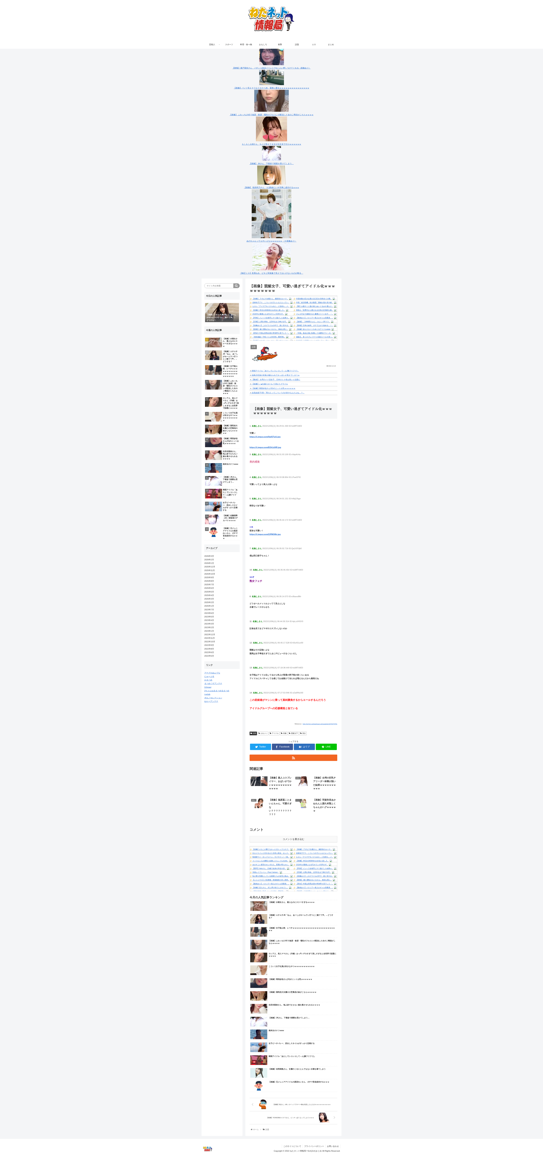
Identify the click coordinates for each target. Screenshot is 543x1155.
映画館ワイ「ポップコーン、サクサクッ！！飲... (270, 857)
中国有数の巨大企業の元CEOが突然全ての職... (314, 299)
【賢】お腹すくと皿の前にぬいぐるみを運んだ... (314, 306)
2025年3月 (209, 599)
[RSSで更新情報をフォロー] (293, 758)
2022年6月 (209, 652)
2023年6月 (209, 613)
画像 (284, 733)
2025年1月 (209, 606)
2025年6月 (209, 588)
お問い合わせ (333, 1146)
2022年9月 (209, 645)
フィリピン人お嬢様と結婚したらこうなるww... (270, 861)
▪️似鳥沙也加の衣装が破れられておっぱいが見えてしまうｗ (275, 375)
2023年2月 (209, 627)
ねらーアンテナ (211, 701)
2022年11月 (209, 638)
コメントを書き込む (293, 839)
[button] (236, 285)
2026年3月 (209, 556)
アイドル (275, 733)
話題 (254, 733)
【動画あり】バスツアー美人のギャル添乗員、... (314, 318)
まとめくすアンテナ (213, 683)
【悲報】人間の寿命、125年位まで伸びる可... (269, 322)
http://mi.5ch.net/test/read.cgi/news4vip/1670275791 (320, 724)
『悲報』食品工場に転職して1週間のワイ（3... (314, 333)
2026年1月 (209, 563)
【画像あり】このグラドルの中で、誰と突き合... (270, 325)
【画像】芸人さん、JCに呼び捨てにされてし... (270, 888)
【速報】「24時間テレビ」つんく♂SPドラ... (313, 322)
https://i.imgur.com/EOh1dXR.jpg (265, 447)
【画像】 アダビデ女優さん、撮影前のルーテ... (270, 299)
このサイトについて (292, 1146)
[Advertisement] (222, 749)
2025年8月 (209, 581)
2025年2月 (209, 602)
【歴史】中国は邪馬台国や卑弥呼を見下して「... (270, 333)
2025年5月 (209, 592)
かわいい (264, 733)
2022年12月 (209, 634)
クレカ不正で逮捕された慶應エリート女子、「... (314, 314)
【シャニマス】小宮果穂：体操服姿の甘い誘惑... (270, 880)
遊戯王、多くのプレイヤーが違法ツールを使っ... (314, 337)
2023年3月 (209, 624)
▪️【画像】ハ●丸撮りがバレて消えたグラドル (269, 384)
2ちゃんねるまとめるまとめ (216, 691)
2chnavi (207, 687)
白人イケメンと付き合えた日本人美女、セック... (270, 853)
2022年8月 (209, 649)
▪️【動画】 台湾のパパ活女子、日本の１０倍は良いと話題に (275, 379)
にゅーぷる (209, 676)
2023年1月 (209, 631)
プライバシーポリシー (314, 1146)
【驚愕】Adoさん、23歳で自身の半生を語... (269, 868)
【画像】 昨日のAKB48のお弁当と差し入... (268, 310)
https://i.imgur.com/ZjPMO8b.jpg (265, 534)
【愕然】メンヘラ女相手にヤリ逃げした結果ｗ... (270, 318)
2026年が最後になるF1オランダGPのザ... (268, 314)
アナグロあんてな (212, 673)
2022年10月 (209, 641)
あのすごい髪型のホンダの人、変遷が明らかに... (270, 865)
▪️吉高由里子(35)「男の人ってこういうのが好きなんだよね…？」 (277, 393)
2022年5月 (209, 656)
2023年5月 (209, 617)
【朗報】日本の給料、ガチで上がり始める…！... (314, 325)
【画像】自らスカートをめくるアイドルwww (313, 329)
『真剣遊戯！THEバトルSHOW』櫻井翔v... (268, 337)
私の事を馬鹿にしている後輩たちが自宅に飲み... (270, 876)
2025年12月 (209, 567)
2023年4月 (209, 620)
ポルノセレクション (213, 698)
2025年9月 (209, 577)
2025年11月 (209, 570)
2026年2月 (209, 559)
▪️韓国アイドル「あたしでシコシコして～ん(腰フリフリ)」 (274, 371)
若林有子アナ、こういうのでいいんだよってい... (270, 302)
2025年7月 (209, 584)
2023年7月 (209, 609)
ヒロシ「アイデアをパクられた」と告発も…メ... (270, 306)
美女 (304, 733)
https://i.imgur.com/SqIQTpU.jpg (265, 437)
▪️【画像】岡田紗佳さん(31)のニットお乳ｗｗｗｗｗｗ (272, 388)
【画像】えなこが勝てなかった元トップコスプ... (270, 849)
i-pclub (207, 694)
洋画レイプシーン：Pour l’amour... (265, 872)
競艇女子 (294, 733)
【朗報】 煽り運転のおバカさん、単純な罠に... (270, 329)
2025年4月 (209, 595)
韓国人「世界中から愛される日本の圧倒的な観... (314, 310)
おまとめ (208, 680)
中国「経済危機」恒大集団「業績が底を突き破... (314, 302)
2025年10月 (209, 574)
